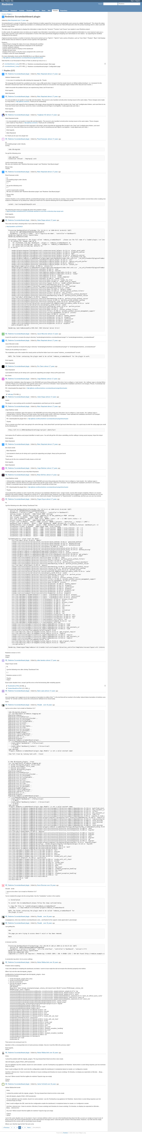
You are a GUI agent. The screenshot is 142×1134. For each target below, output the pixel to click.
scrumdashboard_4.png (11, 66)
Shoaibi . (40, 705)
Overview (5, 10)
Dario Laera (40, 691)
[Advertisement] (119, 46)
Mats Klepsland (12, 20)
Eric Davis (40, 366)
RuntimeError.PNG (13, 686)
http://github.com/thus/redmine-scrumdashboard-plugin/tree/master (23, 58)
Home (2, 0)
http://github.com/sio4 (22, 101)
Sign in (133, 0)
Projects (7, 0)
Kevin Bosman (42, 885)
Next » (29, 1127)
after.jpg (10, 394)
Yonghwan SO (41, 115)
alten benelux (41, 660)
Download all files (105, 64)
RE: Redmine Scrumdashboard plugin (17, 74)
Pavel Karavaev (42, 139)
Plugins (9, 14)
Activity (21, 10)
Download (14, 10)
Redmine (65, 1132)
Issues (37, 10)
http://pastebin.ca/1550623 (15, 226)
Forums (55, 10)
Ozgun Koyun (41, 499)
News (43, 10)
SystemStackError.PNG (15, 688)
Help (12, 0)
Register (137, 0)
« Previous (6, 1127)
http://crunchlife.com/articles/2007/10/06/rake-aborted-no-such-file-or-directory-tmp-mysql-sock (35, 211)
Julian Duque (41, 220)
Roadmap (30, 10)
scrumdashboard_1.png (11, 64)
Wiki (49, 10)
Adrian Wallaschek (43, 962)
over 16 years (47, 705)
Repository (63, 10)
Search (100, 4)
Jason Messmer (42, 334)
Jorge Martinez (42, 379)
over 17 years (22, 20)
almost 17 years (53, 74)
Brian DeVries (41, 475)
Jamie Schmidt (42, 1084)
